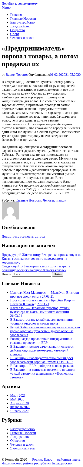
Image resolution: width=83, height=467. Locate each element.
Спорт (14, 34)
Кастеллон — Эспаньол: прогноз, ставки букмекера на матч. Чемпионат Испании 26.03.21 (40, 311)
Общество (17, 30)
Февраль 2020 (20, 407)
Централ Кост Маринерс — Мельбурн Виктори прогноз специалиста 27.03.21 (44, 294)
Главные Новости (23, 18)
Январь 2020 (19, 411)
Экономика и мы (22, 448)
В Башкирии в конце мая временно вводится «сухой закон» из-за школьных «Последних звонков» (42, 373)
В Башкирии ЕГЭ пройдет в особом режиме (42, 366)
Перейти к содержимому (20, 3)
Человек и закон (22, 38)
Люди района (20, 26)
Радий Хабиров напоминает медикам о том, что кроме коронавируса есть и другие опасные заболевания (45, 331)
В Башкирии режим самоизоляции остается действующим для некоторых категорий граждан (41, 350)
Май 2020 (17, 399)
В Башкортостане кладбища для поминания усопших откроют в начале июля (41, 321)
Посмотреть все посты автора (23, 236)
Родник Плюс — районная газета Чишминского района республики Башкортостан (41, 461)
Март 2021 (18, 395)
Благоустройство (22, 22)
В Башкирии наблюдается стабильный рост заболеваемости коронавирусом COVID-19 (41, 360)
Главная (16, 14)
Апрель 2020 (19, 403)
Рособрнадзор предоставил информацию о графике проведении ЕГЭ (41, 340)
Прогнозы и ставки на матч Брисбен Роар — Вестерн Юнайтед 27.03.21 (42, 302)
